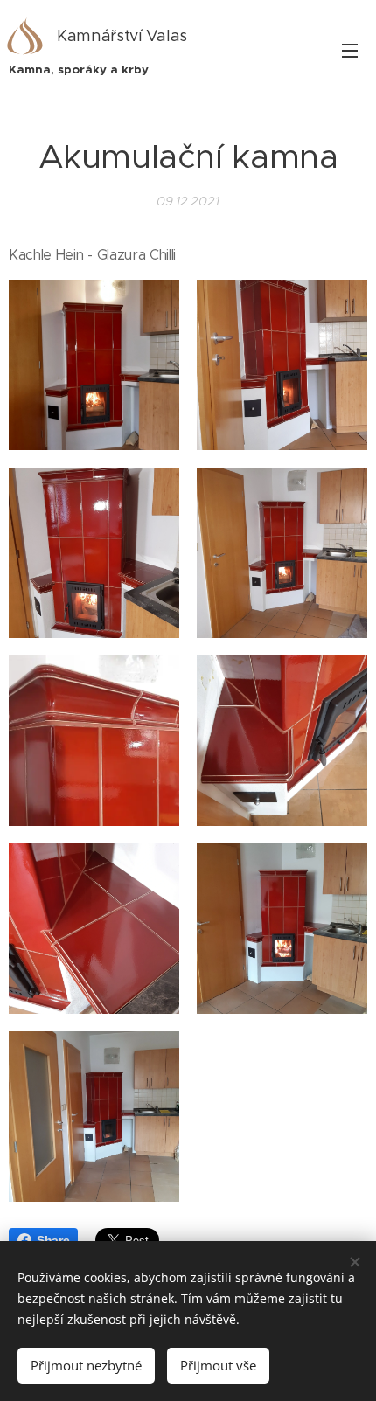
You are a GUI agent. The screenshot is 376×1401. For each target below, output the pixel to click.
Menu (349, 49)
